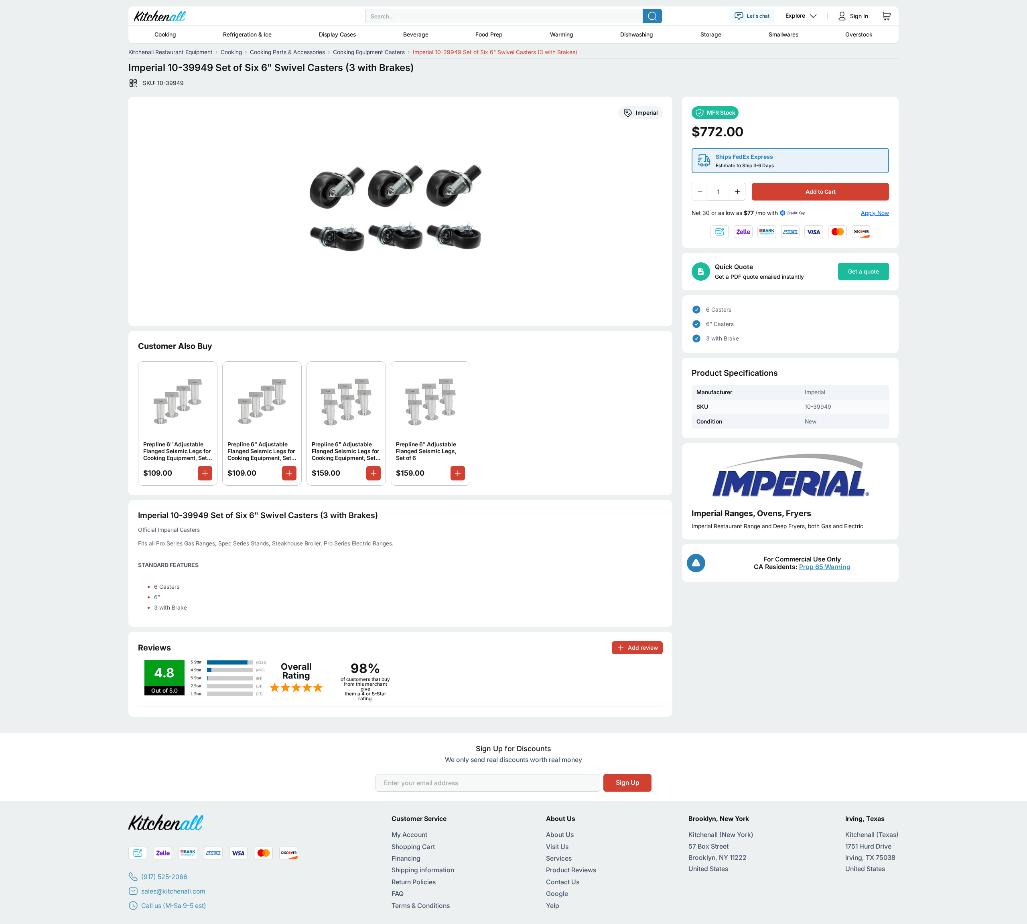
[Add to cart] (205, 473)
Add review (643, 647)
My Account (409, 835)
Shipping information (423, 870)
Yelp (552, 906)
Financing (406, 858)
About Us (560, 835)
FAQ (398, 894)
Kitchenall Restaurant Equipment (170, 52)
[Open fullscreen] (400, 211)
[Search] (652, 16)
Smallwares (783, 34)
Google (557, 894)
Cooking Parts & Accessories (287, 52)
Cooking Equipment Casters (369, 52)
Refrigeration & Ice (247, 34)
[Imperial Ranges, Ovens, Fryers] (790, 476)
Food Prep (489, 34)
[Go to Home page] (160, 16)
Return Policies (414, 882)
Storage (710, 34)
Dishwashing (636, 34)
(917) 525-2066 (164, 877)
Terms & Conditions (421, 906)
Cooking (165, 34)
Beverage (415, 34)
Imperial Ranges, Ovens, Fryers (751, 513)
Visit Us (557, 847)
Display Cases (337, 34)
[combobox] (513, 16)
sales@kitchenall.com (173, 891)
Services (559, 858)
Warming (561, 34)
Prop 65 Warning (824, 567)
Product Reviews (571, 870)
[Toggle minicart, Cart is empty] (886, 16)
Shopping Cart (413, 847)
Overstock (859, 34)
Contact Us (562, 882)
